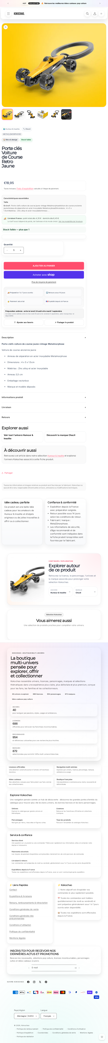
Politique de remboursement (27, 1029)
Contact (13, 889)
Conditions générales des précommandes (21, 917)
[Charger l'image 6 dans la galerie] (66, 114)
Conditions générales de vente (24, 909)
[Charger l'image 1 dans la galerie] (7, 114)
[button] (101, 14)
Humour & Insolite (56, 455)
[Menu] (8, 14)
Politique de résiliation (25, 1037)
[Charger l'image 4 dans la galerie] (42, 114)
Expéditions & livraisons (20, 896)
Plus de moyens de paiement (44, 282)
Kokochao (25, 1025)
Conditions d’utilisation (77, 1029)
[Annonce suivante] (100, 3)
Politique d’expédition (25, 1033)
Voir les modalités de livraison (70, 221)
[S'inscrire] (75, 968)
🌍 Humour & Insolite (11, 129)
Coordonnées (43, 1033)
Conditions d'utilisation (20, 925)
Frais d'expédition (25, 188)
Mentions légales (17, 938)
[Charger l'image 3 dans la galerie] (31, 114)
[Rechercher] (87, 14)
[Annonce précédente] (8, 3)
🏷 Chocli (27, 129)
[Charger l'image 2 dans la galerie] (19, 114)
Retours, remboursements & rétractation (28, 902)
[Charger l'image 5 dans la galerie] (54, 114)
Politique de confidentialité (22, 931)
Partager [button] (8, 473)
